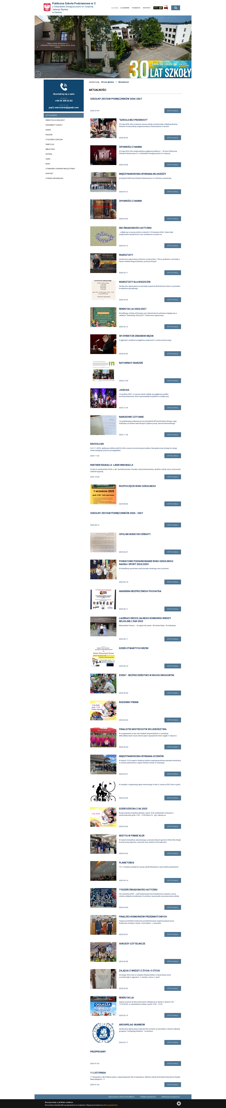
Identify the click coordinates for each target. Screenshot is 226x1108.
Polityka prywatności (148, 1097)
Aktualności (123, 82)
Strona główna (107, 82)
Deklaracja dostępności (171, 1097)
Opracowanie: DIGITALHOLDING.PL (121, 1097)
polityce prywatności (110, 1105)
